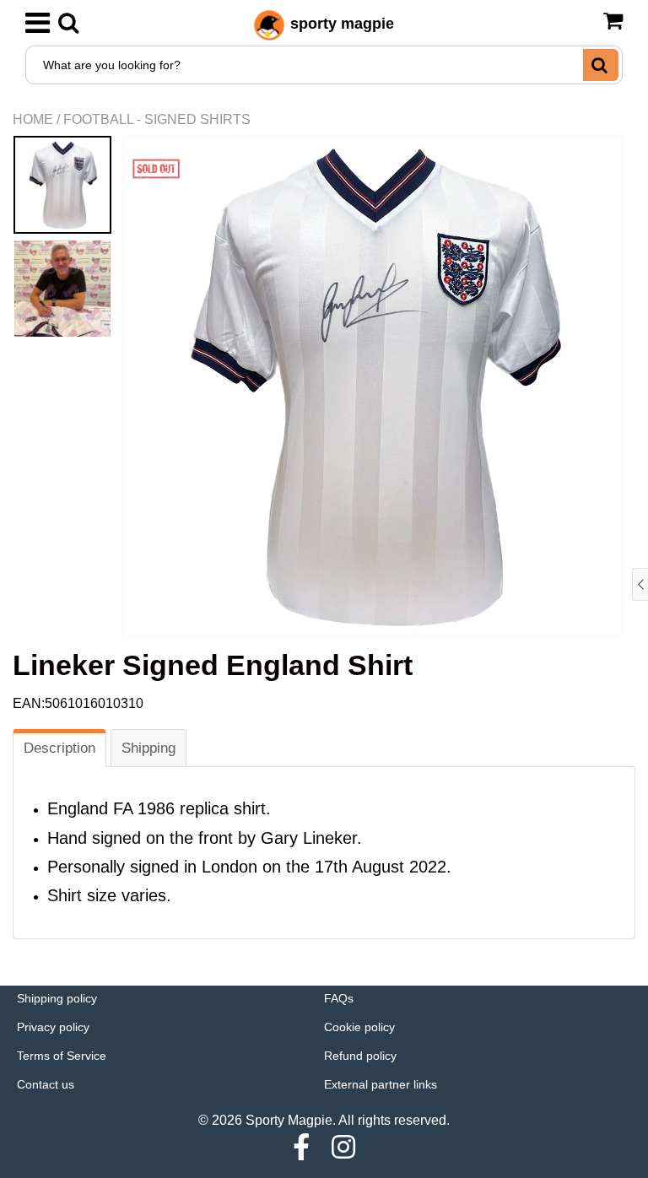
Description (59, 748)
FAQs (339, 998)
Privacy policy (53, 1027)
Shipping (149, 748)
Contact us (45, 1084)
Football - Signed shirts (157, 119)
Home (33, 119)
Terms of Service (61, 1055)
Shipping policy (57, 998)
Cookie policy (359, 1027)
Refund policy (360, 1055)
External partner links (380, 1084)
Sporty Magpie (289, 1120)
